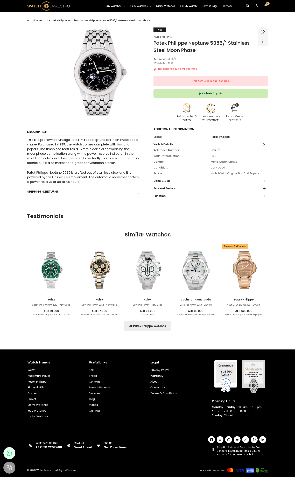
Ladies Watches (165, 6)
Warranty (156, 376)
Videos (93, 405)
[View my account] (257, 7)
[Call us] (9, 468)
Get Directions (115, 447)
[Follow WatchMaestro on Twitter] (220, 439)
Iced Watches (36, 411)
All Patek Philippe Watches (147, 326)
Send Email (83, 447)
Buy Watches (114, 6)
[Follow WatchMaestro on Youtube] (237, 439)
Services (228, 6)
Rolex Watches (139, 6)
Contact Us (158, 387)
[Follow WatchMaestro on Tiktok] (245, 439)
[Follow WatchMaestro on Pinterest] (254, 439)
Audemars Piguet (38, 376)
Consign (94, 382)
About (154, 382)
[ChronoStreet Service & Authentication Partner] (253, 376)
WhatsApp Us (212, 93)
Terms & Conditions (163, 393)
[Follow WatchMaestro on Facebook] (211, 439)
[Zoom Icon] (96, 72)
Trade (93, 376)
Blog (92, 399)
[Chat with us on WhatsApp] (9, 453)
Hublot (31, 399)
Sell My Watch (188, 6)
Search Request (99, 387)
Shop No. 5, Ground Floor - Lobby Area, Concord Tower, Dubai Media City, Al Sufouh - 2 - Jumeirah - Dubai (239, 451)
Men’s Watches (37, 405)
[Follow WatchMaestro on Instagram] (228, 439)
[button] (247, 7)
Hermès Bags (209, 6)
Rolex (31, 370)
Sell (91, 370)
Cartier (32, 393)
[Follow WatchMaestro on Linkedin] (262, 439)
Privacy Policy (159, 370)
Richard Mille (35, 387)
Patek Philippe (162, 37)
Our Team (95, 411)
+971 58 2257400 (49, 447)
